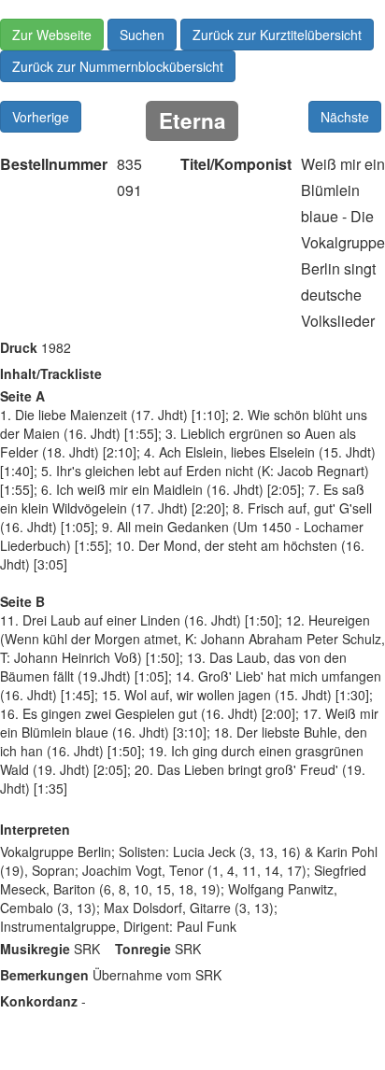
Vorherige (40, 116)
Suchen (142, 34)
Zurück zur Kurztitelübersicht (277, 34)
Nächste (345, 116)
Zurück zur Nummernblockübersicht (117, 66)
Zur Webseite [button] (52, 34)
